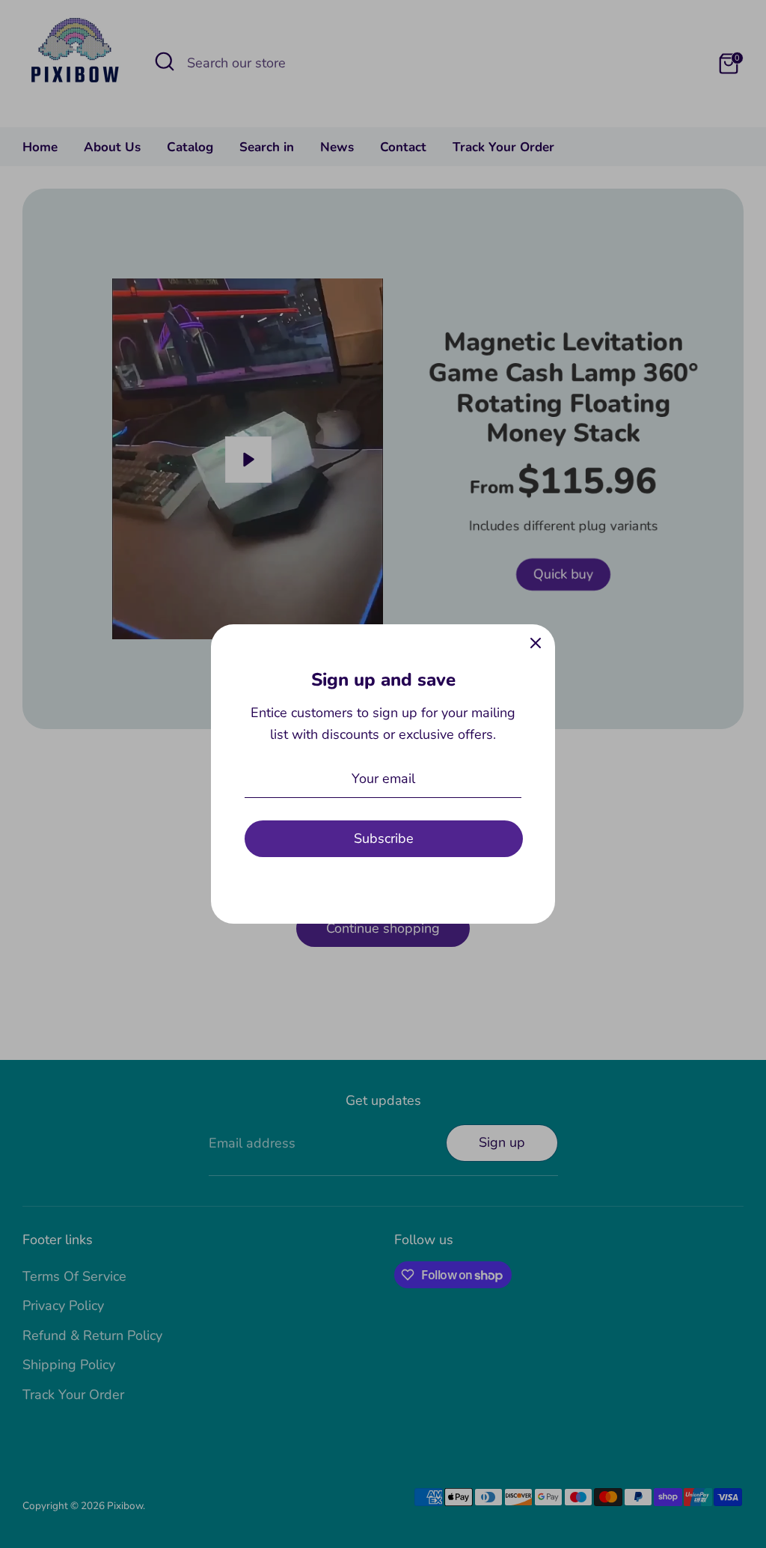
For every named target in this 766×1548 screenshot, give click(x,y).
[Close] (535, 643)
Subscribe (384, 838)
